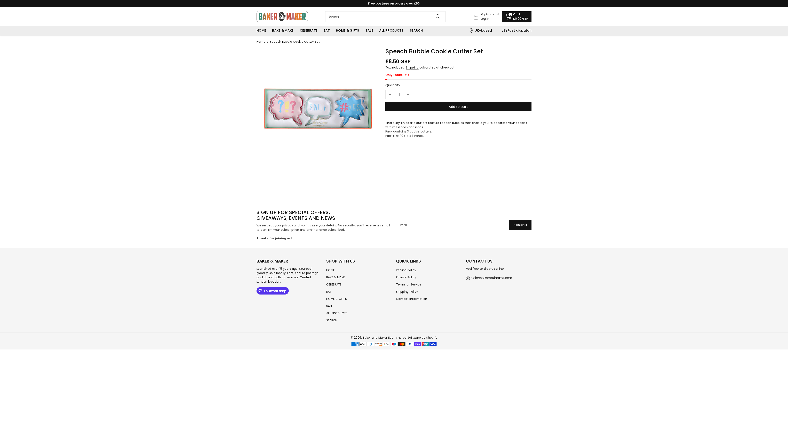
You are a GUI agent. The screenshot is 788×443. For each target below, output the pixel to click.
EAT (329, 292)
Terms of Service (408, 284)
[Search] (438, 16)
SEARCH (331, 320)
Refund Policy (406, 270)
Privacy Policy (406, 277)
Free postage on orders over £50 (394, 3)
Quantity (392, 85)
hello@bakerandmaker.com (491, 278)
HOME (330, 270)
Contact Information (411, 299)
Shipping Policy (407, 292)
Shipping (412, 67)
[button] (516, 16)
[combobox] (385, 16)
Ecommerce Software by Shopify (413, 338)
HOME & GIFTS (336, 299)
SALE (329, 306)
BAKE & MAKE (335, 277)
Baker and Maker (375, 338)
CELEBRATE (334, 284)
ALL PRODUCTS (337, 313)
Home (261, 42)
